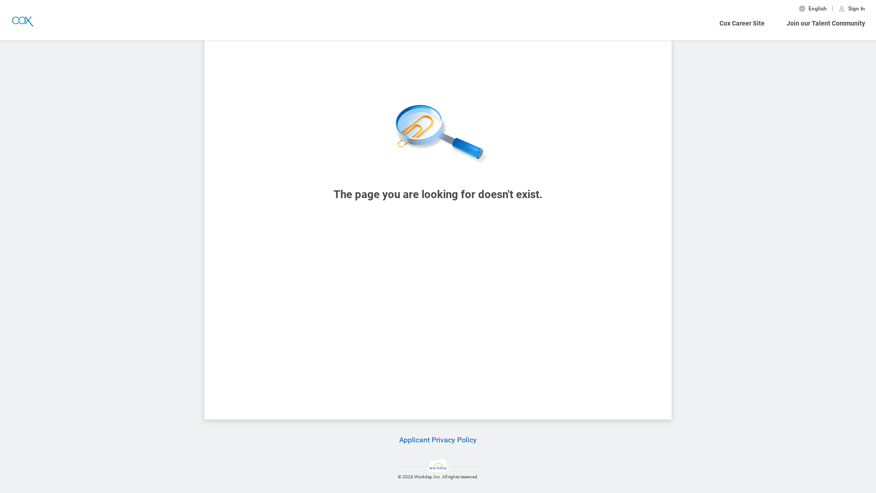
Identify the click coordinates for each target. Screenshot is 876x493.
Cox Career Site (742, 23)
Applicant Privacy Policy (438, 439)
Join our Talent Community (826, 23)
